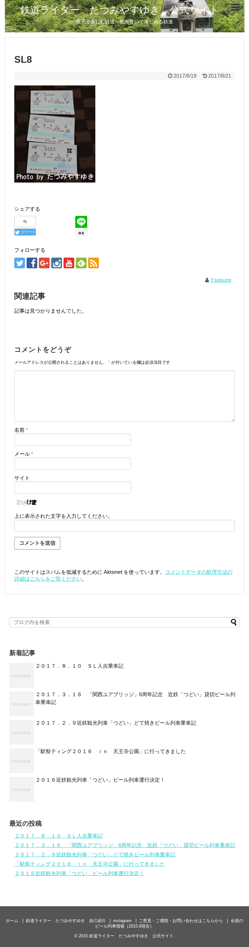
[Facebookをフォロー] (32, 263)
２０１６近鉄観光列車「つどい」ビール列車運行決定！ (100, 780)
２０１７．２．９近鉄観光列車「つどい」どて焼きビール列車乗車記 (115, 723)
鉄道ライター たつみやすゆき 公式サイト (119, 10)
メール (23, 454)
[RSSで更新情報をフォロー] (93, 263)
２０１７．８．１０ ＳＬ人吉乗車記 (79, 666)
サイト (22, 478)
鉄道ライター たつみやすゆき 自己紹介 (66, 920)
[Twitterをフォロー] (19, 263)
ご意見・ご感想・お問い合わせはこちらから (181, 920)
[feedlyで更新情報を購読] (81, 263)
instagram (122, 920)
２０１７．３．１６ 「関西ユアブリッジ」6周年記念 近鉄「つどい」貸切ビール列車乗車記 (125, 845)
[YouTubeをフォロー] (69, 263)
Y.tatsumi (220, 280)
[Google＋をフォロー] (44, 263)
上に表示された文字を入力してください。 (63, 516)
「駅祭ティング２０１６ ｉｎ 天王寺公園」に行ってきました (110, 751)
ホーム (12, 920)
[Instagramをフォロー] (56, 263)
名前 (21, 430)
